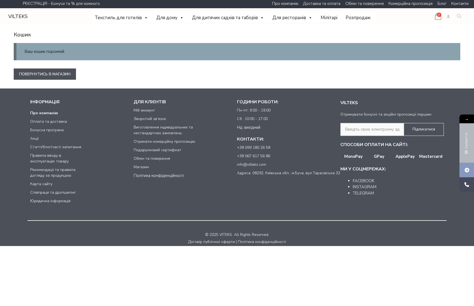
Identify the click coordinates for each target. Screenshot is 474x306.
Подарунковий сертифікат (157, 150)
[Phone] (466, 184)
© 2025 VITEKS (218, 234)
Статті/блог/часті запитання (55, 147)
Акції (34, 138)
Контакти (460, 3)
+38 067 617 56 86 (253, 156)
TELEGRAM (363, 193)
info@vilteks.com (251, 164)
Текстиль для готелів (118, 18)
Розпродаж (358, 18)
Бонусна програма (47, 130)
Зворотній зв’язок (150, 118)
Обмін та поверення (364, 3)
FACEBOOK (363, 181)
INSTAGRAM (364, 187)
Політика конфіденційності (159, 175)
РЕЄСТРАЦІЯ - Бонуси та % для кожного (61, 3)
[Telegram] (466, 170)
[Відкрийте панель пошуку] (459, 16)
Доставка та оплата (321, 3)
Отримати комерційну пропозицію (164, 141)
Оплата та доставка (48, 121)
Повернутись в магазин (44, 74)
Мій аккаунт (144, 110)
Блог (442, 3)
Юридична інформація (50, 201)
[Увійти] (448, 16)
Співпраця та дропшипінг (53, 192)
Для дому (166, 18)
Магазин (141, 167)
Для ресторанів (289, 18)
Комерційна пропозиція (410, 3)
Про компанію (285, 3)
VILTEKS (18, 16)
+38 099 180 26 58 (253, 147)
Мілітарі (329, 18)
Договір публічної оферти (211, 241)
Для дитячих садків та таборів (225, 18)
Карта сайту (41, 184)
